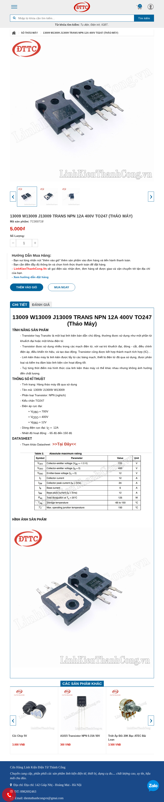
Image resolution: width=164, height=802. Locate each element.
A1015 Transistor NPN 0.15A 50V (32, 735)
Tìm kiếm (144, 18)
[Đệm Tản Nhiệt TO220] (130, 709)
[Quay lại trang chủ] (14, 32)
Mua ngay (61, 287)
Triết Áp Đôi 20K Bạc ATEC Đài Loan (79, 737)
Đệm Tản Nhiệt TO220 (121, 735)
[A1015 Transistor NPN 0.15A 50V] (34, 709)
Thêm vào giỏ (26, 287)
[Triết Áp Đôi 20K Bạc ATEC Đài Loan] (82, 709)
